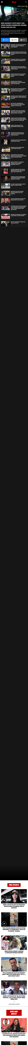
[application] (14, 13)
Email (23, 40)
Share (6, 40)
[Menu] (2, 2)
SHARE (15, 40)
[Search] (26, 2)
